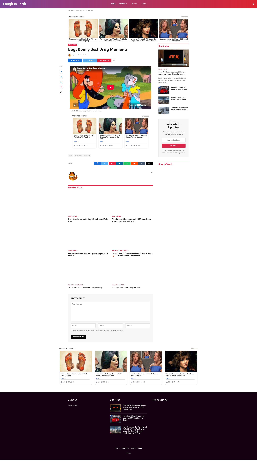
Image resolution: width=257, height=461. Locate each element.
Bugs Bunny (72, 44)
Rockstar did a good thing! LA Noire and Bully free (88, 220)
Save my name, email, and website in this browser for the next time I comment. (98, 330)
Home (113, 4)
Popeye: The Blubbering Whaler (126, 288)
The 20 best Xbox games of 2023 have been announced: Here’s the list (131, 220)
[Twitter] (61, 77)
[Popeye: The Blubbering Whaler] (132, 271)
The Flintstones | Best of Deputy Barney (85, 288)
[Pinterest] (61, 87)
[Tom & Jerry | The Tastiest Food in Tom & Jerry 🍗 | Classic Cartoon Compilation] (132, 236)
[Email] (61, 92)
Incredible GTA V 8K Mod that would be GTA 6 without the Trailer (180, 89)
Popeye (122, 285)
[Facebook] (61, 72)
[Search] (253, 4)
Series (165, 69)
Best (70, 155)
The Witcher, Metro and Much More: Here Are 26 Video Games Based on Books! (179, 109)
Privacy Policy (174, 153)
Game (134, 4)
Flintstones (79, 285)
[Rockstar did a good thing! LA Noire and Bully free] (88, 202)
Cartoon (123, 4)
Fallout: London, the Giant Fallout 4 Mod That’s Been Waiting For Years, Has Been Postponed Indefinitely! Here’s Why (179, 99)
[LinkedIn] (61, 82)
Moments (87, 155)
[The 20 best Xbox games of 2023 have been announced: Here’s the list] (132, 202)
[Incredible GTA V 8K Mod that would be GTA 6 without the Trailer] (163, 90)
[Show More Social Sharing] (114, 60)
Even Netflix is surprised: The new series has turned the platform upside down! (172, 73)
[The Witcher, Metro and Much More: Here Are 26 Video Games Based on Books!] (163, 110)
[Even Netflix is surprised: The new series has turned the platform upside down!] (173, 58)
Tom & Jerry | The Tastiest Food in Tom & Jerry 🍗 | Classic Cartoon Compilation (132, 255)
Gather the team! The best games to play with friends (88, 255)
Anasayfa (71, 10)
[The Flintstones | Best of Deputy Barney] (88, 271)
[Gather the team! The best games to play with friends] (88, 236)
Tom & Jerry (123, 250)
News (144, 4)
